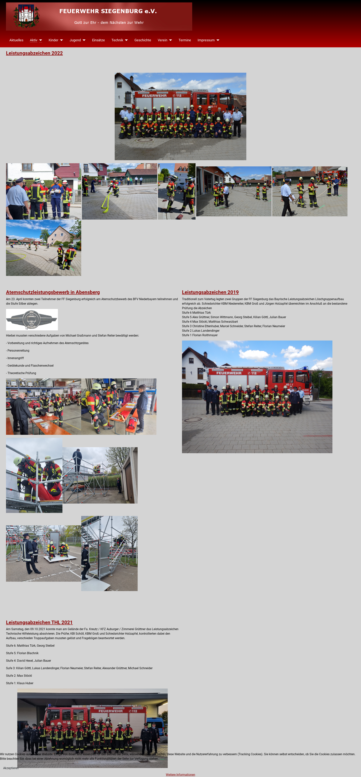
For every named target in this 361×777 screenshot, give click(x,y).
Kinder (53, 40)
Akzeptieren (11, 768)
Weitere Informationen (180, 774)
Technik (117, 40)
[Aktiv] (39, 40)
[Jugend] (83, 40)
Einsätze (98, 40)
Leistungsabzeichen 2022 (34, 53)
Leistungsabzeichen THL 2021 (39, 622)
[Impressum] (217, 40)
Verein (162, 40)
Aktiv (33, 40)
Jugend (75, 40)
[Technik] (125, 40)
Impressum (206, 40)
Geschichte (142, 40)
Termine (185, 40)
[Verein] (169, 40)
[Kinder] (60, 40)
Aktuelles (16, 40)
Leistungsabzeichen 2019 (210, 292)
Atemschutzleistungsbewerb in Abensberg (53, 292)
